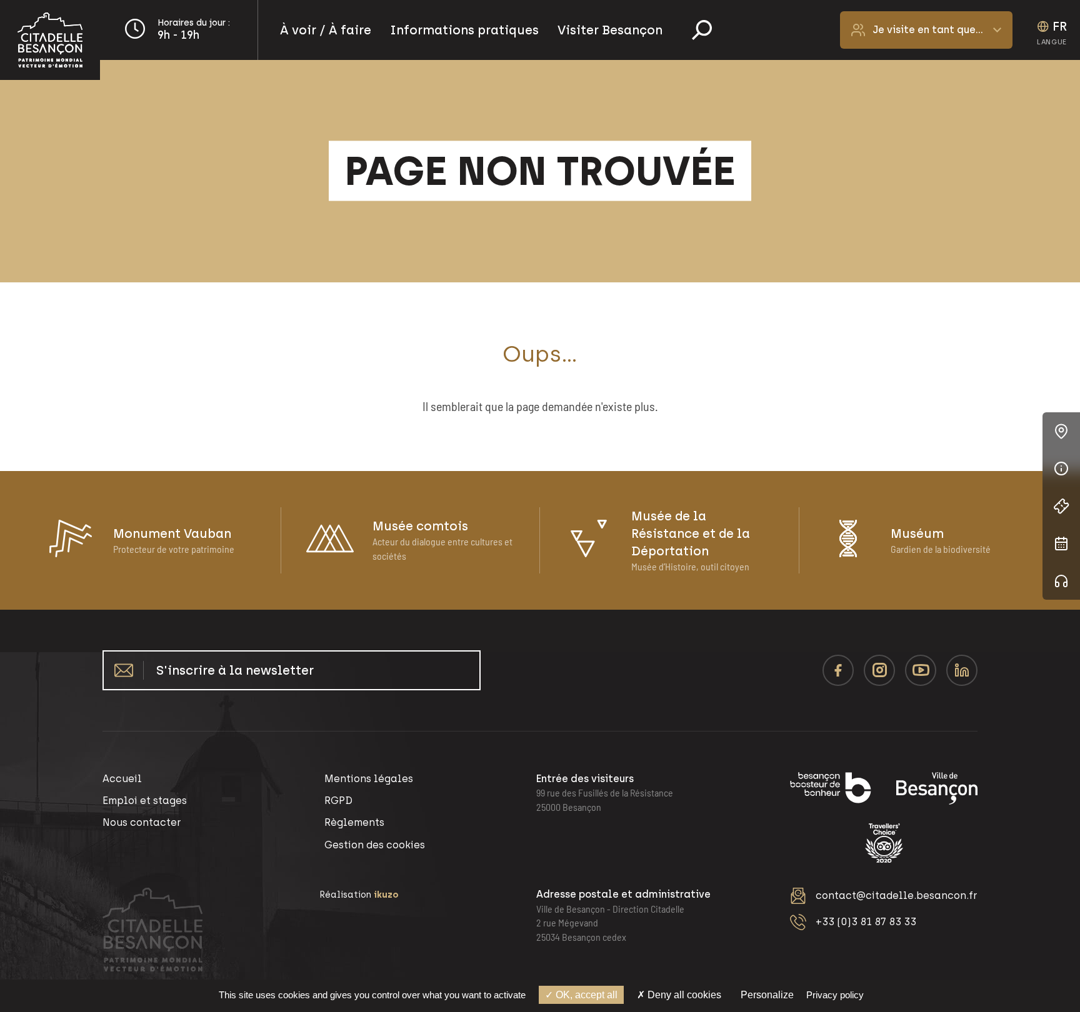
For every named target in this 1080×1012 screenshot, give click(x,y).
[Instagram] (879, 670)
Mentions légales (368, 779)
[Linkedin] (962, 670)
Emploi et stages (144, 800)
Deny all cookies (683, 995)
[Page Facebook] (838, 670)
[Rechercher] (702, 30)
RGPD (338, 800)
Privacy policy (835, 995)
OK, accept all (585, 995)
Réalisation (359, 895)
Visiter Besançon (610, 29)
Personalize (767, 995)
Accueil (122, 779)
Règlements (354, 822)
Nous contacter (141, 822)
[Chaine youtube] (920, 670)
